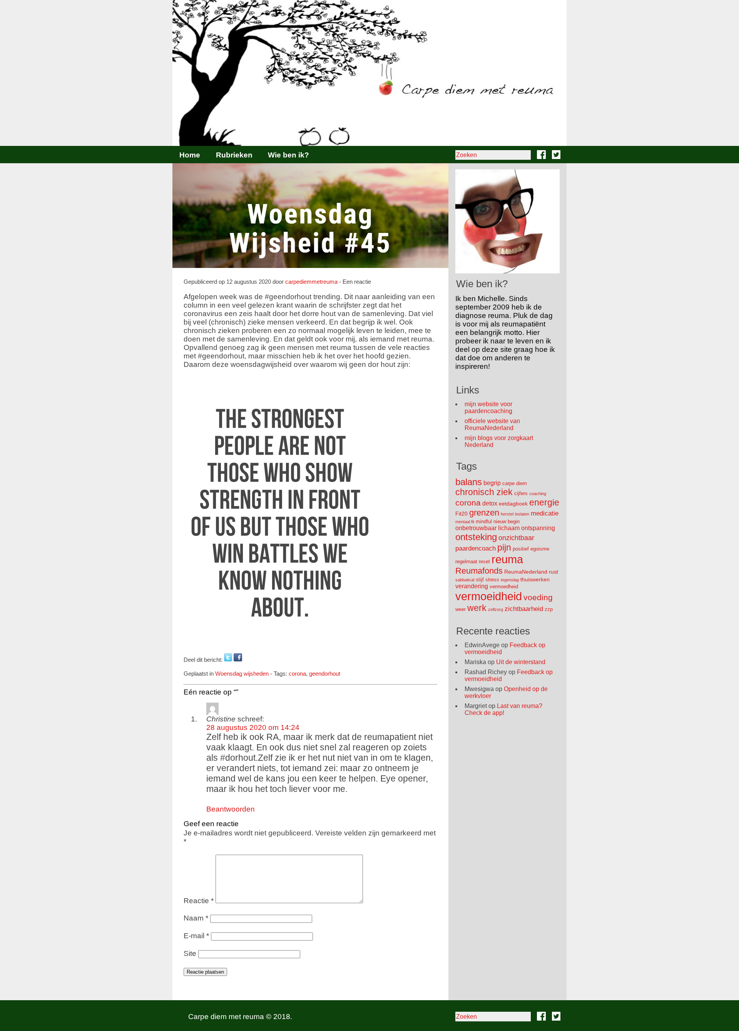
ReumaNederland (525, 572)
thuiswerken (535, 579)
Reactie (199, 901)
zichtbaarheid (524, 609)
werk (477, 608)
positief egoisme (531, 549)
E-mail (196, 936)
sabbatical (464, 579)
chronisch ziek (484, 492)
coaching (537, 493)
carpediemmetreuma (311, 281)
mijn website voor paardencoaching (488, 407)
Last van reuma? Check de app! (503, 709)
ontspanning (538, 528)
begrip (492, 483)
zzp (549, 609)
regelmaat (466, 561)
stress (492, 579)
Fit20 (461, 513)
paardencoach (475, 548)
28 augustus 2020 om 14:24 (252, 727)
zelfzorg (495, 609)
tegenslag (510, 579)
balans (468, 482)
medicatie (544, 513)
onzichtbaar (516, 538)
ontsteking (476, 537)
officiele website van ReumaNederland (492, 424)
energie (544, 502)
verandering (471, 586)
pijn (504, 547)
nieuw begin (506, 521)
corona (297, 673)
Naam (196, 918)
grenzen (484, 512)
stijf (480, 579)
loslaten (522, 514)
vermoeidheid (488, 596)
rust (553, 572)
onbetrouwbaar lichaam (487, 528)
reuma (507, 559)
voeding (538, 597)
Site (190, 953)
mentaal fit (464, 521)
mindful (484, 521)
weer (460, 609)
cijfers (521, 493)
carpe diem (514, 483)
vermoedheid (504, 586)
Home (189, 155)
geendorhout (324, 673)
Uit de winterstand (520, 662)
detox (489, 503)
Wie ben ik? (288, 155)
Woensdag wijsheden (242, 673)
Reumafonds (479, 571)
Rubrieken (234, 155)
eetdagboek (513, 503)
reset (484, 561)
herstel (507, 514)
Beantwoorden (230, 809)
